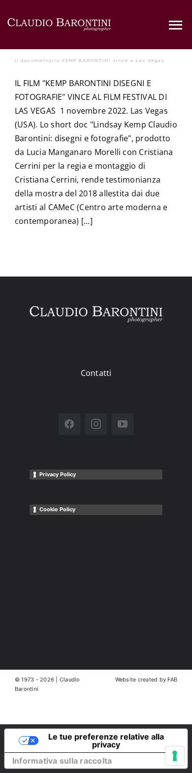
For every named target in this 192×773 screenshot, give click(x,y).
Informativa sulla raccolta (62, 761)
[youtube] (122, 424)
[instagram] (96, 424)
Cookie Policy (57, 509)
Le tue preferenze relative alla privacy (106, 740)
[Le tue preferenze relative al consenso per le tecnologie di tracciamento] (174, 755)
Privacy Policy (57, 474)
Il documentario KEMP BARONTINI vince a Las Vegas (89, 60)
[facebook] (69, 424)
